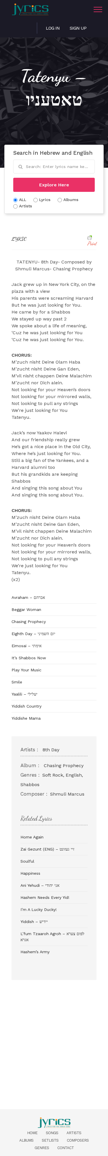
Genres (42, 1148)
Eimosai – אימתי (26, 645)
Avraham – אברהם (28, 597)
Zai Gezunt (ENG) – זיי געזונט (47, 849)
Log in (53, 28)
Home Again (31, 837)
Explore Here (54, 185)
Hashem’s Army (35, 951)
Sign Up (78, 28)
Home (32, 1133)
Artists (74, 1133)
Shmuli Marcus (67, 794)
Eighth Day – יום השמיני (33, 633)
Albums (26, 1140)
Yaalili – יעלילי (24, 694)
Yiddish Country (26, 706)
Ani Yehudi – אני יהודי (39, 885)
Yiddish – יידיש (34, 921)
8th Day (51, 749)
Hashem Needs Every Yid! (44, 897)
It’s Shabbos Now (29, 658)
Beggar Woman (26, 609)
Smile (17, 682)
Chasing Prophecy (29, 621)
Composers (78, 1140)
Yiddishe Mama (26, 718)
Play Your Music (26, 670)
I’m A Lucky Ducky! (38, 909)
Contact (65, 1148)
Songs (52, 1133)
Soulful (27, 861)
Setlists (50, 1140)
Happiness (30, 873)
